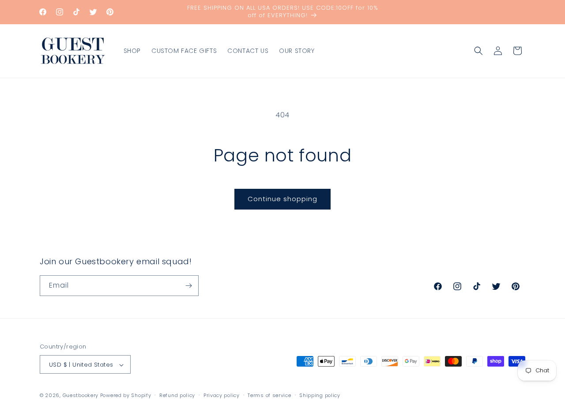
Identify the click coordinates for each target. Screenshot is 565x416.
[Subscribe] (188, 285)
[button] (478, 50)
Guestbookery (80, 395)
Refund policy (177, 395)
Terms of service (269, 395)
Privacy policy (221, 395)
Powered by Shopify (125, 395)
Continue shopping (282, 198)
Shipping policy (319, 395)
